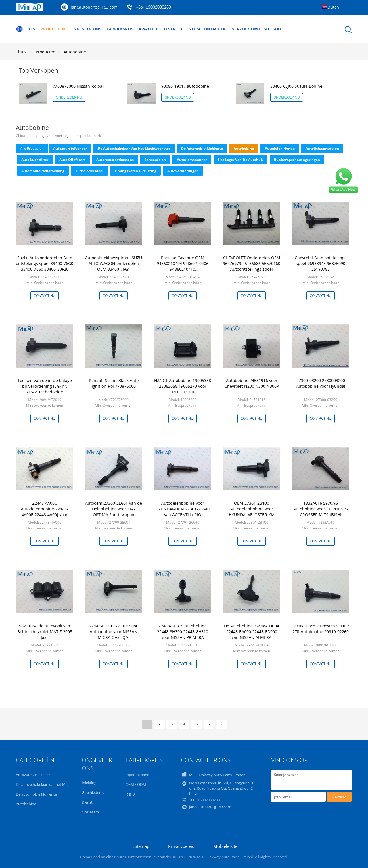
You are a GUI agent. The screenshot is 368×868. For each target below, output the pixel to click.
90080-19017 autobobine (185, 86)
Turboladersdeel (89, 170)
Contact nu (44, 295)
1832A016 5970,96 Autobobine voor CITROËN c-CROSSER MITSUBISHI (320, 508)
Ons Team (90, 812)
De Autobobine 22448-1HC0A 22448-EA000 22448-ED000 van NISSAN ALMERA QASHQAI (251, 634)
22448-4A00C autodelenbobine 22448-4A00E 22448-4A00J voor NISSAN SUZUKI (44, 511)
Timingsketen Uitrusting (135, 170)
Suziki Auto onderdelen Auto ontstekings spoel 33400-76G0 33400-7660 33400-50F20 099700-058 (44, 266)
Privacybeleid (181, 846)
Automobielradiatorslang (42, 170)
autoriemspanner (192, 159)
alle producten (31, 148)
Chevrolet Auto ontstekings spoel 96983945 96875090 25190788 (320, 263)
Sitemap (141, 846)
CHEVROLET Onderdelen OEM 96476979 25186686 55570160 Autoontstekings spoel (251, 263)
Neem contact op (208, 29)
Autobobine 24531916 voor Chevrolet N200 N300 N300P (252, 383)
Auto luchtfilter (34, 159)
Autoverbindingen (183, 170)
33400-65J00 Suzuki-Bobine (296, 86)
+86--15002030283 (153, 7)
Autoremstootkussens (115, 159)
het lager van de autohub (240, 159)
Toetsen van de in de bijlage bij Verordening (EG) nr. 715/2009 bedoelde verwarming (45, 389)
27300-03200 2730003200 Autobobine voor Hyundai (320, 383)
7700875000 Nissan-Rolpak (78, 86)
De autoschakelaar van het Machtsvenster (134, 148)
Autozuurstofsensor (70, 148)
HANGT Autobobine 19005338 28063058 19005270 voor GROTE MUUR (182, 386)
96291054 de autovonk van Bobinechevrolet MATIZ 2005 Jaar (44, 631)
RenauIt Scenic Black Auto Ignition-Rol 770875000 (114, 383)
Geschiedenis (93, 792)
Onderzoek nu (69, 97)
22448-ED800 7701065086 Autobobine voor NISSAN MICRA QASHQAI (113, 631)
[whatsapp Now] (343, 192)
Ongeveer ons (85, 29)
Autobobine (75, 52)
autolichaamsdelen (322, 148)
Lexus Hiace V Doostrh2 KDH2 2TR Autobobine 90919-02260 (320, 628)
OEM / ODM (136, 784)
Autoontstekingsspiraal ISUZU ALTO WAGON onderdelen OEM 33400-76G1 (113, 263)
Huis (30, 29)
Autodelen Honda (280, 148)
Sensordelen (155, 159)
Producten (53, 29)
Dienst (87, 802)
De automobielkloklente (202, 148)
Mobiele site (225, 846)
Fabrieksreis (120, 29)
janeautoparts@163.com (94, 7)
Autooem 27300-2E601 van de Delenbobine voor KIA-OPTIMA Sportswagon (113, 508)
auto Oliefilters (72, 159)
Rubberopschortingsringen (297, 159)
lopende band (138, 774)
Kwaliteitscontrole (161, 29)
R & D (130, 794)
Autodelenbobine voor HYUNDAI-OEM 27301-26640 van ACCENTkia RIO (183, 508)
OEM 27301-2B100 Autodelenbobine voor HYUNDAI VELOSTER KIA (252, 508)
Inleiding (89, 782)
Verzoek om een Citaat (256, 29)
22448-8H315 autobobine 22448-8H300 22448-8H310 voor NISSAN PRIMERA (182, 631)
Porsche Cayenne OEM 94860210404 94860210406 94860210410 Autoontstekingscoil (182, 266)
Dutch (333, 7)
